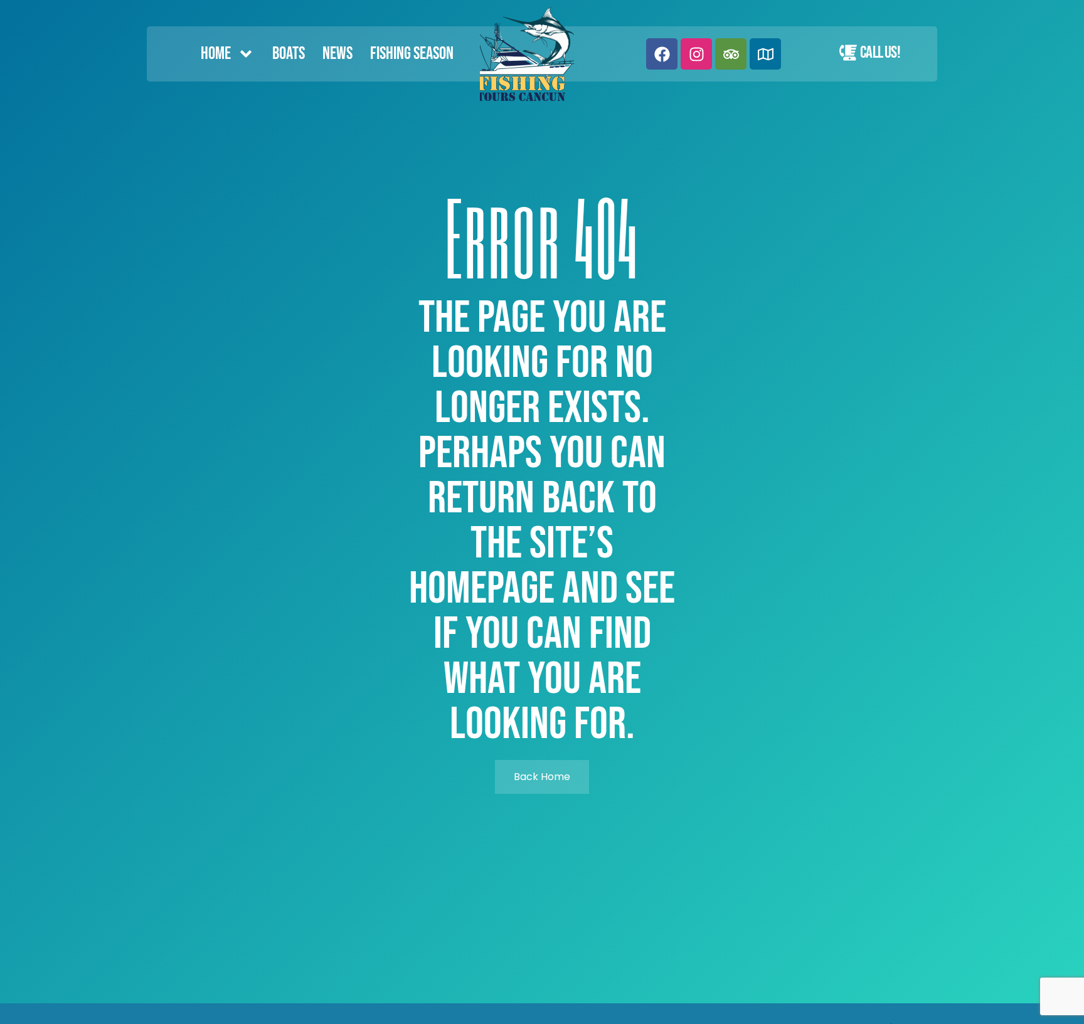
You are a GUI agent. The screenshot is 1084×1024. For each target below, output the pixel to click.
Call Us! (880, 53)
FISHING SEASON (412, 53)
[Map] (765, 54)
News (337, 53)
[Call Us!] (848, 52)
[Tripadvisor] (731, 54)
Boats (288, 53)
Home (216, 53)
